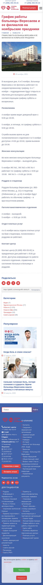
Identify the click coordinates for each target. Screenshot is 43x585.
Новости (6, 307)
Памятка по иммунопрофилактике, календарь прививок (30, 494)
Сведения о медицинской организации (26, 429)
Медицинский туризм (31, 538)
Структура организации (31, 466)
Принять (22, 570)
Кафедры (26, 439)
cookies (23, 559)
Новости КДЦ (8, 310)
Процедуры (8, 312)
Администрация (29, 435)
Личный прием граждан (31, 521)
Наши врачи (27, 437)
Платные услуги (29, 8)
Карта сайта (27, 528)
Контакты (26, 425)
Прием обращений (29, 456)
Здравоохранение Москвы (13, 305)
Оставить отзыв (10, 472)
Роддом (6, 492)
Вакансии (26, 449)
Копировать (35, 289)
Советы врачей (9, 315)
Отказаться (22, 578)
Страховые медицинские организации (26, 501)
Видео (6, 302)
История (26, 442)
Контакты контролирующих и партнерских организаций (31, 513)
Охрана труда (28, 518)
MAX (17, 482)
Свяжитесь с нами (11, 466)
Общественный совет (31, 459)
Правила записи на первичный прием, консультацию (9, 525)
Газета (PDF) (7, 552)
